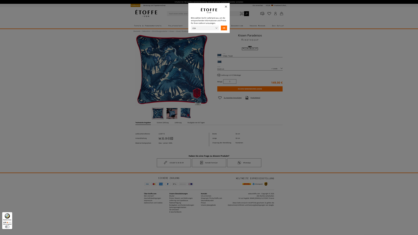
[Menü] (11, 213)
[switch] (7, 226)
